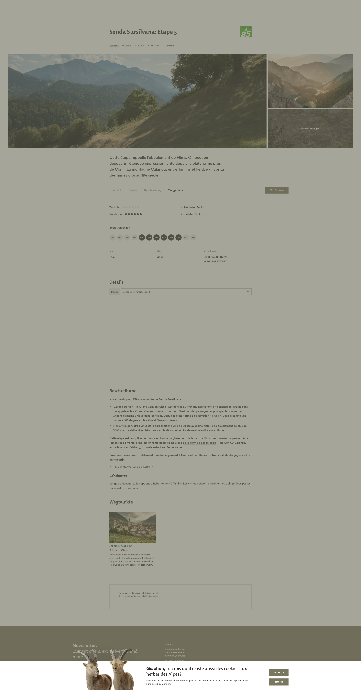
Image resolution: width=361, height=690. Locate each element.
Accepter (279, 673)
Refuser (279, 682)
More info (166, 683)
